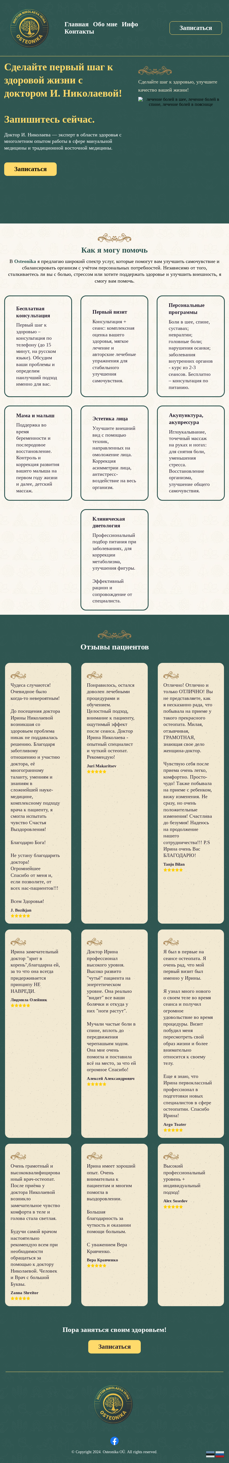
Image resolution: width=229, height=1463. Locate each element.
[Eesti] (210, 1454)
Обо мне (105, 24)
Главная (77, 24)
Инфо (130, 24)
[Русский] (220, 1454)
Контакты (79, 31)
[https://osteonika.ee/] (29, 28)
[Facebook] (114, 1441)
